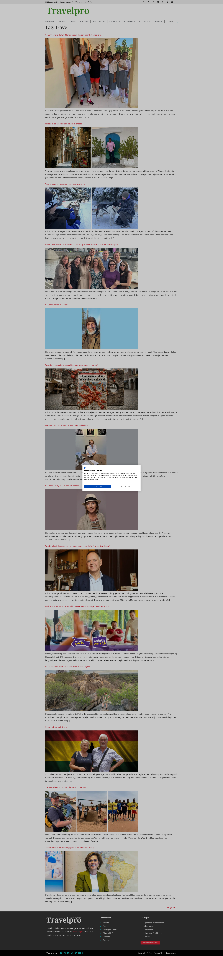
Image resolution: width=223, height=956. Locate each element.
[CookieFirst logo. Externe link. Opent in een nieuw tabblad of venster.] (85, 468)
